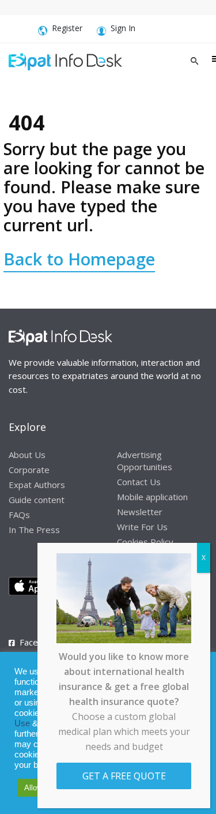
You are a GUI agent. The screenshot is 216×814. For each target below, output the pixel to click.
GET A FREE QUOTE (124, 776)
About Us (27, 454)
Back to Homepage (79, 258)
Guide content (37, 499)
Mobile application (152, 496)
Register (67, 27)
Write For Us (142, 526)
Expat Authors (37, 484)
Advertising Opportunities (144, 460)
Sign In (123, 27)
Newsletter (139, 511)
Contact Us (139, 481)
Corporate (29, 469)
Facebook (39, 642)
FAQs (19, 514)
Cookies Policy (145, 541)
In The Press (34, 529)
